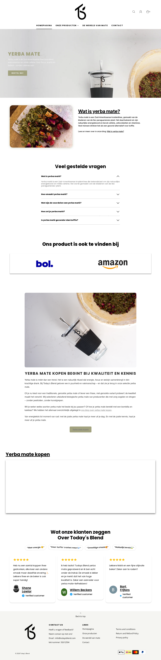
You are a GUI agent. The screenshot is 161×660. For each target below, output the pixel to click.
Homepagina (44, 25)
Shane (26, 588)
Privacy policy (122, 637)
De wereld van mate (95, 25)
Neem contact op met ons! (60, 634)
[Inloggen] (142, 11)
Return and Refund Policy (127, 633)
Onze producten (89, 633)
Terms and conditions (125, 629)
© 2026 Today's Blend (22, 653)
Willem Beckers (81, 590)
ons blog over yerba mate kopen (96, 410)
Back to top (81, 616)
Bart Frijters (125, 588)
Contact (117, 25)
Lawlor (26, 591)
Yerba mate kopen (80, 429)
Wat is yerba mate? (115, 131)
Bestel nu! (18, 73)
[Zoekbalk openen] (135, 11)
